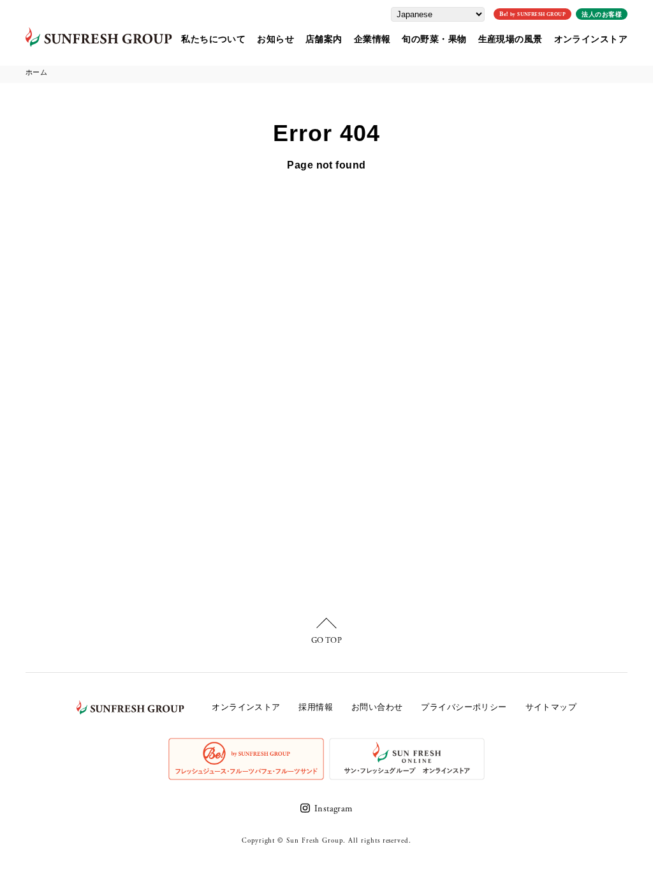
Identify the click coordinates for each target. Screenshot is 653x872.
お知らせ (275, 39)
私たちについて (213, 39)
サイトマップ (551, 707)
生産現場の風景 (510, 39)
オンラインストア (590, 39)
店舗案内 (323, 39)
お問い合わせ (377, 707)
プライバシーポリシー (463, 707)
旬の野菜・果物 (434, 39)
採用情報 (315, 707)
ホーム (36, 72)
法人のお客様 (602, 14)
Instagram (333, 809)
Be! (532, 14)
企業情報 (372, 39)
